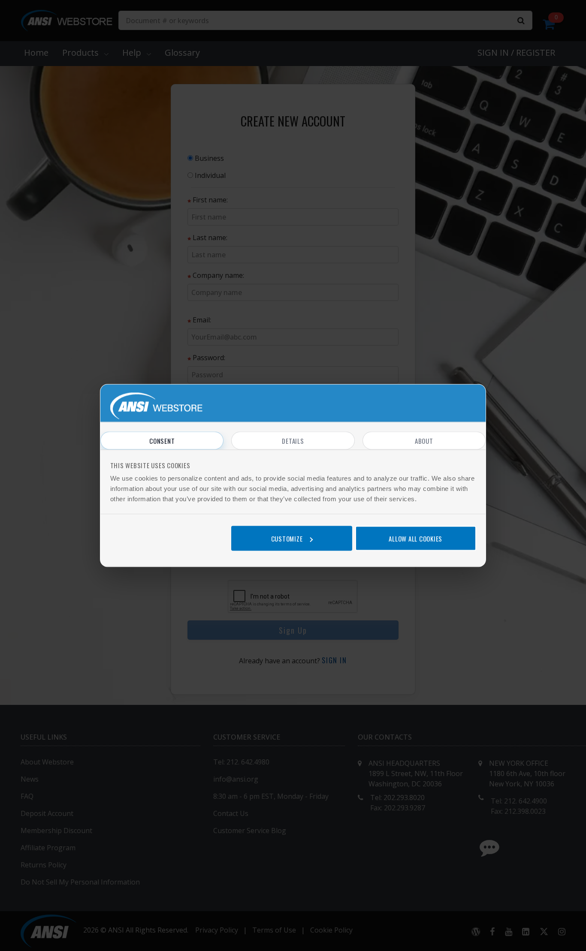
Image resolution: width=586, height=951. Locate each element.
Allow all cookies (415, 538)
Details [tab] (293, 440)
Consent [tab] (162, 440)
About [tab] (424, 440)
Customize (287, 538)
